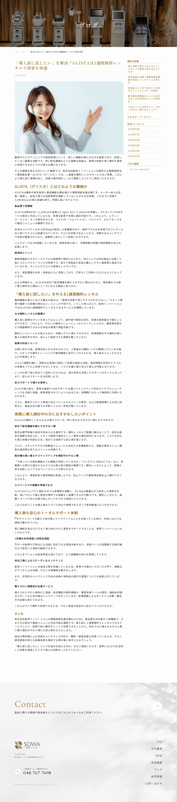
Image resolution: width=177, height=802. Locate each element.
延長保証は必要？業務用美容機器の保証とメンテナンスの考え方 (144, 79)
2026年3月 (134, 156)
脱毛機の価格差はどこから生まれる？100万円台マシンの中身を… (144, 98)
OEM (158, 755)
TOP (16, 52)
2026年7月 (134, 134)
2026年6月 (134, 139)
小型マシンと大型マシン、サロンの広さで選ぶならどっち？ (144, 108)
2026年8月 (134, 129)
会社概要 (156, 748)
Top (159, 741)
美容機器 (156, 762)
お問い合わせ (153, 783)
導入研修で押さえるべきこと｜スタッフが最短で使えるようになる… (144, 69)
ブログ (23, 52)
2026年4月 (134, 150)
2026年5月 (134, 145)
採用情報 (156, 776)
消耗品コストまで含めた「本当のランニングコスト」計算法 (144, 89)
